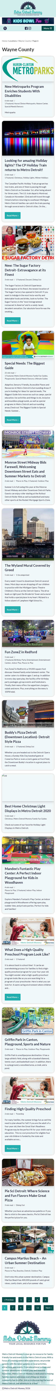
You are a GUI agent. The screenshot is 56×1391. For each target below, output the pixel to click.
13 (37, 1307)
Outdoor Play (43, 481)
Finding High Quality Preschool (28, 1109)
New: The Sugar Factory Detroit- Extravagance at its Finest (25, 269)
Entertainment (32, 660)
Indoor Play (16, 663)
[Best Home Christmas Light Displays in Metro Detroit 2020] (28, 787)
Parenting (20, 1114)
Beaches (20, 1271)
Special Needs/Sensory (14, 106)
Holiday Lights (28, 178)
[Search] (5, 28)
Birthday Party (20, 660)
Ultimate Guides (41, 379)
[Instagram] (29, 28)
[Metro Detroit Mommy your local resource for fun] (28, 8)
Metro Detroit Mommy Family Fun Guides (30, 376)
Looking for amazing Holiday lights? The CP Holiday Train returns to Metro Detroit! (26, 165)
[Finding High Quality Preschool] (28, 1090)
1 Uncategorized (22, 575)
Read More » (11, 216)
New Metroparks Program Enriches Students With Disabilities (24, 91)
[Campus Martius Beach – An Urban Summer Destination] (28, 1239)
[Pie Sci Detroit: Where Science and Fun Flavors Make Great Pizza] (28, 1172)
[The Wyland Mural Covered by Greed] (28, 534)
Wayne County (24, 41)
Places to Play (21, 481)
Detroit (27, 1271)
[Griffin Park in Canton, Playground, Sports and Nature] (28, 1021)
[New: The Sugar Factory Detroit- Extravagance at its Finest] (28, 243)
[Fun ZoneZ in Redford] (28, 633)
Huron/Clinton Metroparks (25, 103)
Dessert (29, 280)
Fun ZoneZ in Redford (21, 652)
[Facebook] (26, 28)
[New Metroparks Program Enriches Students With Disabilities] (28, 69)
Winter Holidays (41, 178)
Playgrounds (10, 379)
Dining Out (37, 280)
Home (4, 41)
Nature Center (42, 103)
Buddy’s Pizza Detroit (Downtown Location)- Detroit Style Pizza (27, 736)
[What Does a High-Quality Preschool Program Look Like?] (28, 931)
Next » (49, 1307)
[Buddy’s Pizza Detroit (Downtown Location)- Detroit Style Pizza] (28, 713)
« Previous (9, 1299)
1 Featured (9, 103)
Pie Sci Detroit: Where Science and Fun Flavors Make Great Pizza (27, 1195)
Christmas (18, 178)
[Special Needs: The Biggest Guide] (28, 344)
